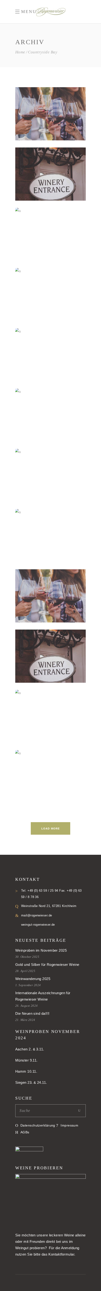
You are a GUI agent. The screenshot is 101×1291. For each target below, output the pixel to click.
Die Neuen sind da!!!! (32, 1013)
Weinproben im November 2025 (41, 950)
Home (20, 52)
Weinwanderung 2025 (32, 979)
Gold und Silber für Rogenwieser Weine (47, 965)
